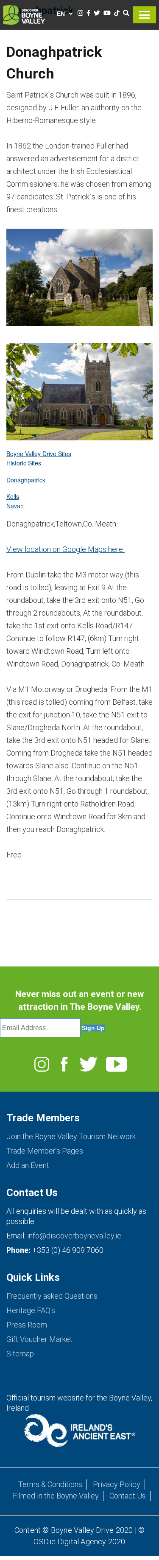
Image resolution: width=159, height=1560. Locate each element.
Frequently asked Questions (52, 1295)
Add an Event (27, 1165)
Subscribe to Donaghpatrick (9, 926)
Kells (12, 496)
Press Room (26, 1324)
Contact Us (127, 1495)
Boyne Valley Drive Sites (38, 453)
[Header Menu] (144, 10)
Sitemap (20, 1353)
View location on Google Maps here (65, 549)
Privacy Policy (116, 1484)
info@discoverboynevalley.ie (74, 1235)
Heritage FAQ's (30, 1310)
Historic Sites (23, 463)
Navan (15, 505)
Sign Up (93, 1028)
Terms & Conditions (50, 1484)
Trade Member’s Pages (44, 1150)
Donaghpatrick (25, 480)
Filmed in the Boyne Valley (56, 1495)
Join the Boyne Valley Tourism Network (71, 1136)
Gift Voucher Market (39, 1339)
